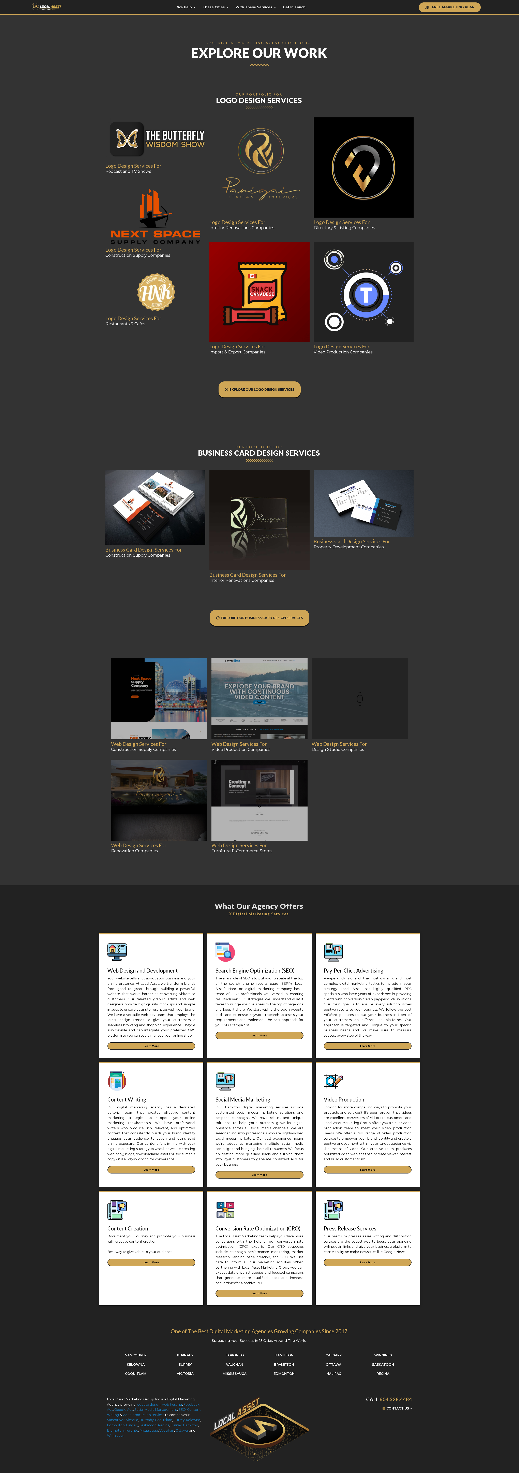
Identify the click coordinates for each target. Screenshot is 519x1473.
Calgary (132, 1425)
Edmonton (116, 1425)
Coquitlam (163, 1420)
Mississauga (149, 1430)
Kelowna (193, 1420)
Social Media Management (155, 1410)
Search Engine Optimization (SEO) (255, 970)
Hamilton (190, 1425)
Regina (163, 1425)
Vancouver (116, 1420)
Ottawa (182, 1430)
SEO (182, 1410)
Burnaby (146, 1420)
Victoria (132, 1420)
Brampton (115, 1430)
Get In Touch (294, 7)
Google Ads (123, 1410)
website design (148, 1404)
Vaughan (166, 1430)
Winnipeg (115, 1436)
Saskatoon (148, 1425)
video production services (143, 1415)
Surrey (179, 1420)
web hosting (172, 1404)
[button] (449, 7)
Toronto (131, 1430)
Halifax (176, 1425)
